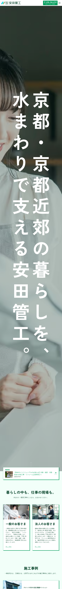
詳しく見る (8, 546)
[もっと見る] (55, 473)
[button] (59, 3)
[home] (11, 2)
